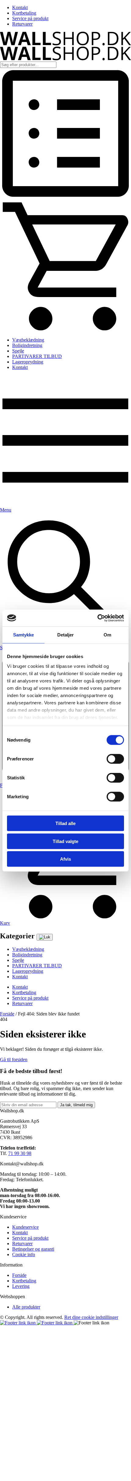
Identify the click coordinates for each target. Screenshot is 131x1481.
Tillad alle (65, 823)
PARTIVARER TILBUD (37, 356)
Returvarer (22, 24)
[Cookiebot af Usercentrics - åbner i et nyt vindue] (97, 618)
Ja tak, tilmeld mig (76, 1105)
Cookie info (23, 1254)
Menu (5, 509)
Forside (7, 1013)
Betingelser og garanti (33, 1249)
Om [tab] (107, 634)
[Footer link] (18, 1322)
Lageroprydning (27, 361)
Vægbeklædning (28, 339)
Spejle (18, 350)
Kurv (5, 923)
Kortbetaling (24, 13)
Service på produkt (30, 18)
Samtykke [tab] (23, 634)
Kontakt (20, 7)
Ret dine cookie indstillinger (91, 1317)
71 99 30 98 (19, 1153)
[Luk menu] (45, 937)
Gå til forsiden (13, 1059)
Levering (21, 1286)
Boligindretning (27, 345)
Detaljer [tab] (65, 634)
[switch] (115, 759)
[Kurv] (65, 329)
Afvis (65, 859)
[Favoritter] (65, 197)
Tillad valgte (65, 841)
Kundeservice (25, 1227)
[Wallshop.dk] (65, 43)
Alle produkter (26, 1306)
